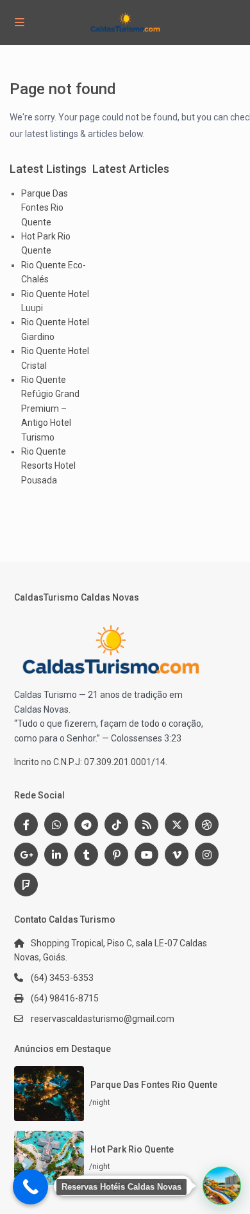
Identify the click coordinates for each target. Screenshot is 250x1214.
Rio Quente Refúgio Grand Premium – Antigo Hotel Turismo (50, 408)
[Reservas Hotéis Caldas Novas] (30, 1186)
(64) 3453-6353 (62, 978)
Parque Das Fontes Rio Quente (44, 207)
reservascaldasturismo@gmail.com (102, 1019)
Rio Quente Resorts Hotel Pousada (48, 465)
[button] (222, 1186)
